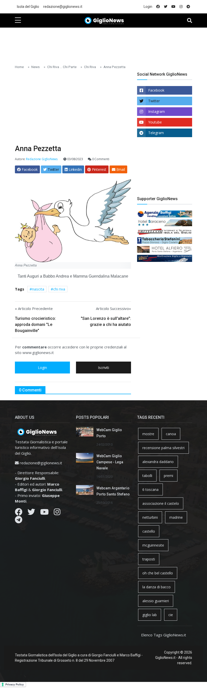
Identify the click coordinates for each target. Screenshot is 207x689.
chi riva (59, 288)
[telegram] (188, 6)
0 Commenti (100, 159)
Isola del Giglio (28, 7)
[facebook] (158, 6)
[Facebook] (18, 513)
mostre (148, 433)
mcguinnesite (153, 545)
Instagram (156, 111)
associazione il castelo (160, 503)
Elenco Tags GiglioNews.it (163, 634)
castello (148, 531)
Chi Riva (90, 67)
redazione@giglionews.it (62, 7)
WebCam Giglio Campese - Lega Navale (109, 462)
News (35, 67)
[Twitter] (31, 513)
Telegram (156, 132)
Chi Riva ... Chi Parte (61, 67)
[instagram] (181, 6)
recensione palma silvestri (163, 447)
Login (148, 7)
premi (168, 475)
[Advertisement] (107, 43)
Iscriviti (103, 367)
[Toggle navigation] (189, 20)
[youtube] (173, 6)
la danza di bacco (156, 586)
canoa (171, 433)
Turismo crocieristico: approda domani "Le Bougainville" (35, 324)
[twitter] (165, 6)
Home (19, 67)
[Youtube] (44, 513)
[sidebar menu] (18, 20)
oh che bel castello (157, 573)
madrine (176, 517)
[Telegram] (18, 521)
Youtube (155, 122)
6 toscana (150, 489)
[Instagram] (57, 513)
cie (170, 614)
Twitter (154, 100)
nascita (38, 288)
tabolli (147, 475)
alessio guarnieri (155, 600)
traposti (148, 559)
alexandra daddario (158, 461)
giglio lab (149, 614)
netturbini (150, 517)
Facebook (156, 90)
